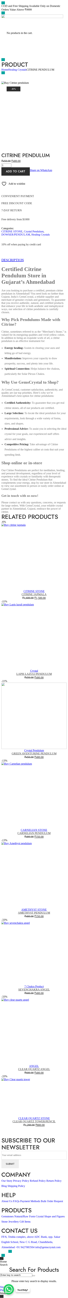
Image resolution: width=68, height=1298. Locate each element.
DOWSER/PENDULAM (15, 234)
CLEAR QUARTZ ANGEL (34, 1069)
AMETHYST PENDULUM (34, 912)
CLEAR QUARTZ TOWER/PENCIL (34, 1121)
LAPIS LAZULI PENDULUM (34, 673)
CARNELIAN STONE (34, 830)
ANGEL (34, 1066)
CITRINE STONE (11, 231)
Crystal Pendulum (34, 231)
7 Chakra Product (34, 986)
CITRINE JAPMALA (34, 594)
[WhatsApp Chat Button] (8, 1289)
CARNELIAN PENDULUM (34, 833)
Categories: (7, 228)
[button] (3, 1261)
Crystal (34, 670)
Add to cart (15, 171)
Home (4, 69)
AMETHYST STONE (34, 909)
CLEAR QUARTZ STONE (34, 1118)
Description (12, 260)
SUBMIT (10, 1164)
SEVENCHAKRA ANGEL (34, 989)
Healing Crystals (17, 69)
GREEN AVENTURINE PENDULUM (34, 753)
